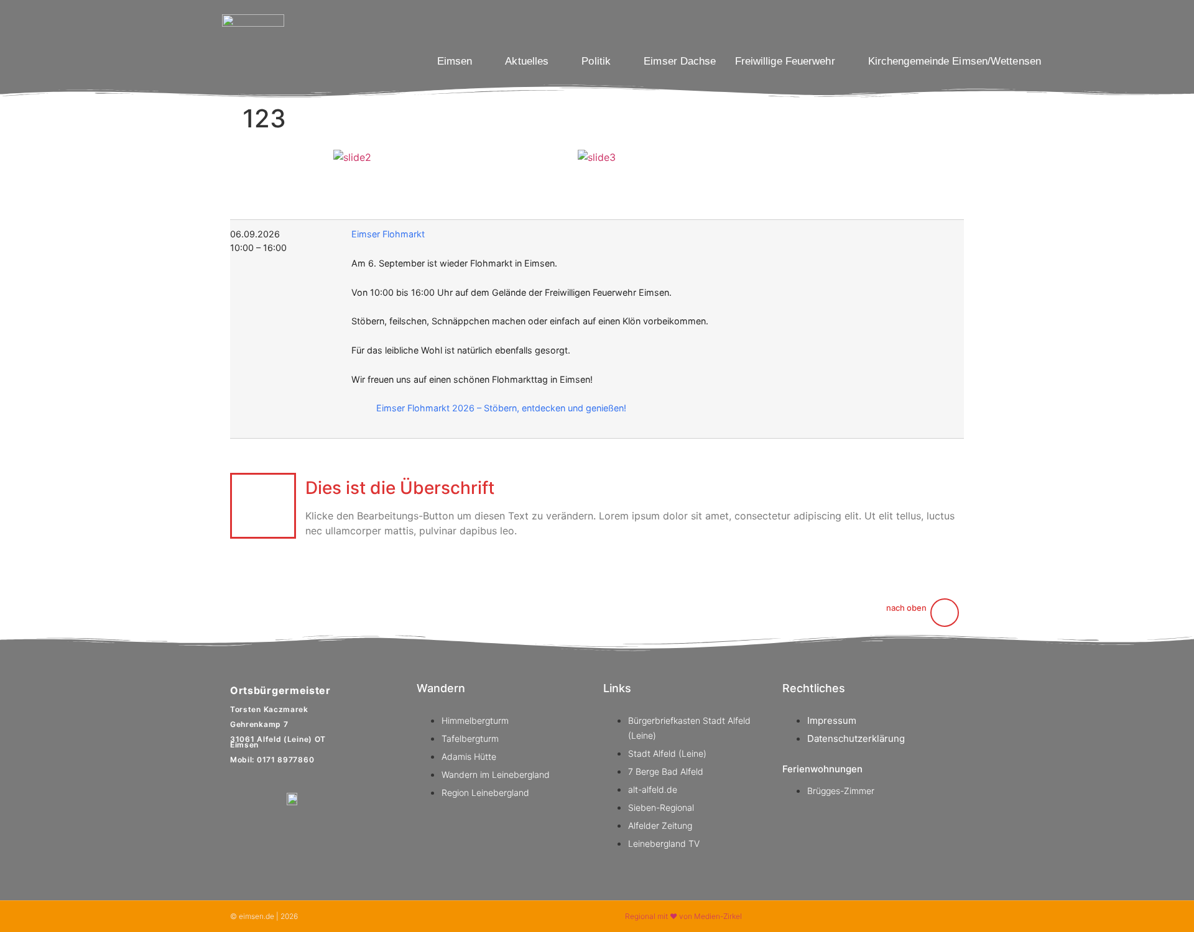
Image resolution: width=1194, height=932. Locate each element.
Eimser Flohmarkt (388, 234)
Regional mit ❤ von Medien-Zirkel (683, 916)
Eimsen (455, 61)
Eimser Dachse (680, 61)
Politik (596, 61)
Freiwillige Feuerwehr (785, 61)
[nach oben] (944, 612)
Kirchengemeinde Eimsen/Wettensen (954, 61)
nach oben (906, 608)
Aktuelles (526, 61)
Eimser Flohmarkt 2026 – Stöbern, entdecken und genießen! (501, 408)
